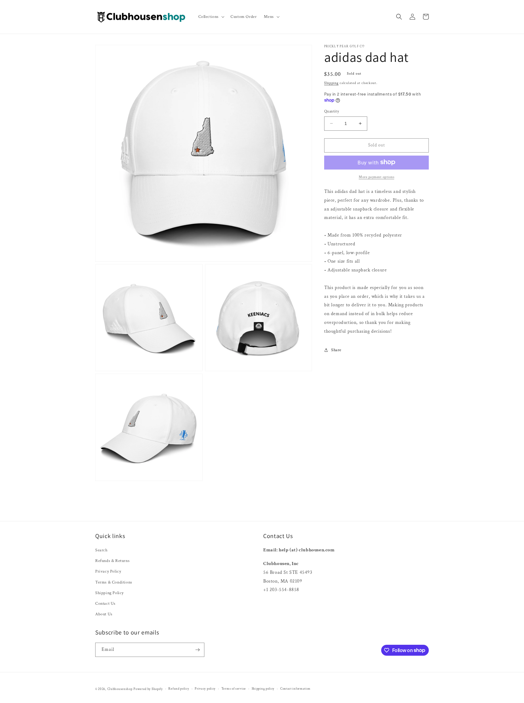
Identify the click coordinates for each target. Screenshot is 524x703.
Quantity (331, 111)
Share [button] (336, 349)
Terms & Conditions (113, 582)
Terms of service (233, 689)
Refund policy (178, 689)
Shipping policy (263, 689)
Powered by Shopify (148, 689)
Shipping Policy (109, 593)
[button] (211, 16)
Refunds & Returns (112, 560)
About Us (104, 614)
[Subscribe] (197, 650)
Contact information (295, 689)
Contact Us (105, 603)
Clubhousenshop (120, 689)
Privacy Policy (108, 571)
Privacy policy (205, 689)
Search (101, 550)
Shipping (331, 83)
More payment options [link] (376, 176)
